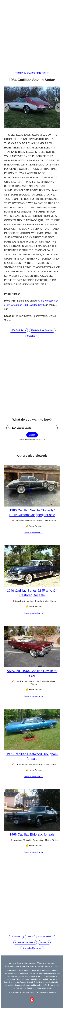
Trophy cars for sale (32, 73)
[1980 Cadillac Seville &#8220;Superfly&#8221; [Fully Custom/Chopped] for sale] (32, 506)
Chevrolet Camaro (31, 948)
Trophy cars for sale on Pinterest (43, 992)
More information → (33, 532)
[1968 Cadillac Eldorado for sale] (32, 830)
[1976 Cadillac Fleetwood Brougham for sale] (32, 749)
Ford (29, 937)
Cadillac (31, 336)
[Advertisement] (32, 33)
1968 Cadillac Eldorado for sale (32, 834)
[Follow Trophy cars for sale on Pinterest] (32, 1001)
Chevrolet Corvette (24, 942)
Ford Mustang (44, 937)
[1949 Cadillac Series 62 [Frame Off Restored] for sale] (32, 586)
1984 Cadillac (17, 330)
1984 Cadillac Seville (41, 330)
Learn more (46, 988)
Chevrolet (15, 937)
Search (32, 435)
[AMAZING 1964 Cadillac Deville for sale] (32, 666)
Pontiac (43, 942)
